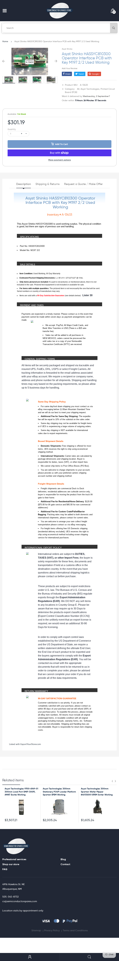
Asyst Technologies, (90, 89)
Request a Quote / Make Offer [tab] (83, 184)
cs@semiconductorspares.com (19, 901)
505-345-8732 (10, 896)
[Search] (113, 28)
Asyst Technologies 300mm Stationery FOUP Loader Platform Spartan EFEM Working (59, 791)
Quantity (12, 129)
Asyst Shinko (67, 49)
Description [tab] (23, 184)
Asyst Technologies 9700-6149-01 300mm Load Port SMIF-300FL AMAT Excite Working (21, 791)
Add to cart (61, 144)
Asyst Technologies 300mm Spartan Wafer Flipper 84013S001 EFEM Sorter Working (97, 791)
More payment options (59, 159)
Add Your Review (69, 68)
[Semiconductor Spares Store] (59, 10)
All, (78, 89)
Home (5, 41)
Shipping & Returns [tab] (47, 184)
